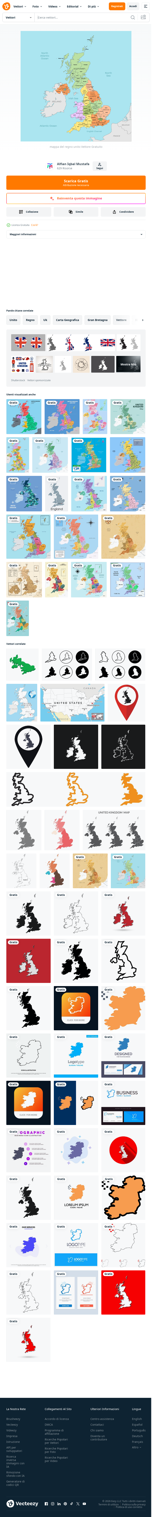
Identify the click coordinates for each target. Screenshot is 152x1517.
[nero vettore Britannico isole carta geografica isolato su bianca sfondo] (76, 961)
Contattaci (97, 1424)
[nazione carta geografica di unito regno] (127, 455)
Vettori (18, 6)
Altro (132, 1447)
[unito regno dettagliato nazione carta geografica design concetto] (50, 455)
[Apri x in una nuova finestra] (78, 1503)
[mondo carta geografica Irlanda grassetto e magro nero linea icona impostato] (123, 1245)
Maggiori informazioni (23, 234)
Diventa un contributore (98, 1437)
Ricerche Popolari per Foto (56, 1450)
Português (136, 1430)
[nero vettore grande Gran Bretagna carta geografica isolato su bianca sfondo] (28, 1008)
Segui (99, 168)
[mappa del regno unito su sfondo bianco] (76, 913)
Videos (52, 6)
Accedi (133, 6)
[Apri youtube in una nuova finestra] (84, 1503)
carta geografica (67, 320)
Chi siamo (97, 1430)
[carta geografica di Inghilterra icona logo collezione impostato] (67, 665)
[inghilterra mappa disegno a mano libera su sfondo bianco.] (56, 493)
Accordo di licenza (57, 1419)
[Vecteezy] (6, 6)
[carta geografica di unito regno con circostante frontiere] (62, 416)
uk (45, 320)
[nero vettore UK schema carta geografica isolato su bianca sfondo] (123, 961)
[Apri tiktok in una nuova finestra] (71, 1503)
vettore (121, 320)
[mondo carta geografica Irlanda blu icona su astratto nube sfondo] (76, 1150)
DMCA (49, 1424)
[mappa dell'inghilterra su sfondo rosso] (123, 1292)
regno (30, 320)
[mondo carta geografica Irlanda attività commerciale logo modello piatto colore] (76, 1197)
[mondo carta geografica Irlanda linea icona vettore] (28, 1055)
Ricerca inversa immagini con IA (15, 1461)
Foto (35, 6)
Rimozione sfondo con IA (15, 1474)
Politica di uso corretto (126, 1507)
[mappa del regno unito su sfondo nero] (76, 747)
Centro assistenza (102, 1419)
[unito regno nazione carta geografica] (17, 455)
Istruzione (13, 1442)
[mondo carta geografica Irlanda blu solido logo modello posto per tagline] (76, 1055)
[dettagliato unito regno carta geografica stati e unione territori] (17, 618)
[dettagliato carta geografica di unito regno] (28, 537)
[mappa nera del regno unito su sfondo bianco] (28, 913)
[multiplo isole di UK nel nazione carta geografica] (127, 493)
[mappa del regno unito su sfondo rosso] (28, 961)
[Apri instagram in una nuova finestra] (52, 1503)
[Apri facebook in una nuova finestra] (46, 1503)
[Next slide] (136, 320)
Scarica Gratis (76, 183)
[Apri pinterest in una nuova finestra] (65, 1503)
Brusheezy (13, 1419)
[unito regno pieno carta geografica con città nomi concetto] (89, 455)
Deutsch (134, 1436)
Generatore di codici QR (15, 1483)
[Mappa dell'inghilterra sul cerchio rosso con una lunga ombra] (123, 1150)
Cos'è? (34, 225)
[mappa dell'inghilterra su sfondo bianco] (28, 1292)
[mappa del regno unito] (23, 416)
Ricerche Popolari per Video (56, 1459)
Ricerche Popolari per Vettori (56, 1441)
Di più (92, 6)
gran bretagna (97, 320)
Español (134, 1424)
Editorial (72, 6)
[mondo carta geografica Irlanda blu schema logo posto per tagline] (76, 1245)
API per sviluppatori (14, 1449)
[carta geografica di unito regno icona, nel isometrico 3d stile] (22, 665)
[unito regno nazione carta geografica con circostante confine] (24, 579)
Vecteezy (12, 1424)
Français (134, 1442)
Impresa (11, 1436)
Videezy (11, 1430)
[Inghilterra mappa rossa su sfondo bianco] (28, 1340)
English (134, 1419)
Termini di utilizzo (105, 1504)
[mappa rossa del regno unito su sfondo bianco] (123, 913)
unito (13, 320)
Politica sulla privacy (131, 1504)
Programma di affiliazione (54, 1432)
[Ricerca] (132, 17)
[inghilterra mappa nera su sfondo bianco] (28, 1197)
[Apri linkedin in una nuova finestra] (59, 1503)
